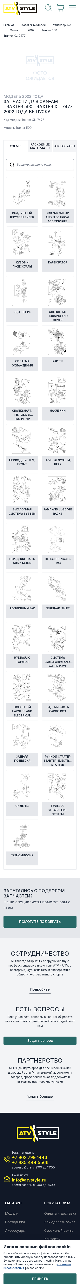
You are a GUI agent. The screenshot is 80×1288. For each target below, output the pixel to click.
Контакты (52, 1239)
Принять (40, 1279)
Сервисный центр (58, 1230)
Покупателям (57, 1203)
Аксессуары (15, 1230)
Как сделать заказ (59, 1222)
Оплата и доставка (60, 1213)
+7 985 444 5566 (30, 1162)
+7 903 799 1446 (29, 1157)
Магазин (13, 1203)
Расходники (15, 1222)
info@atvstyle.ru (29, 1179)
